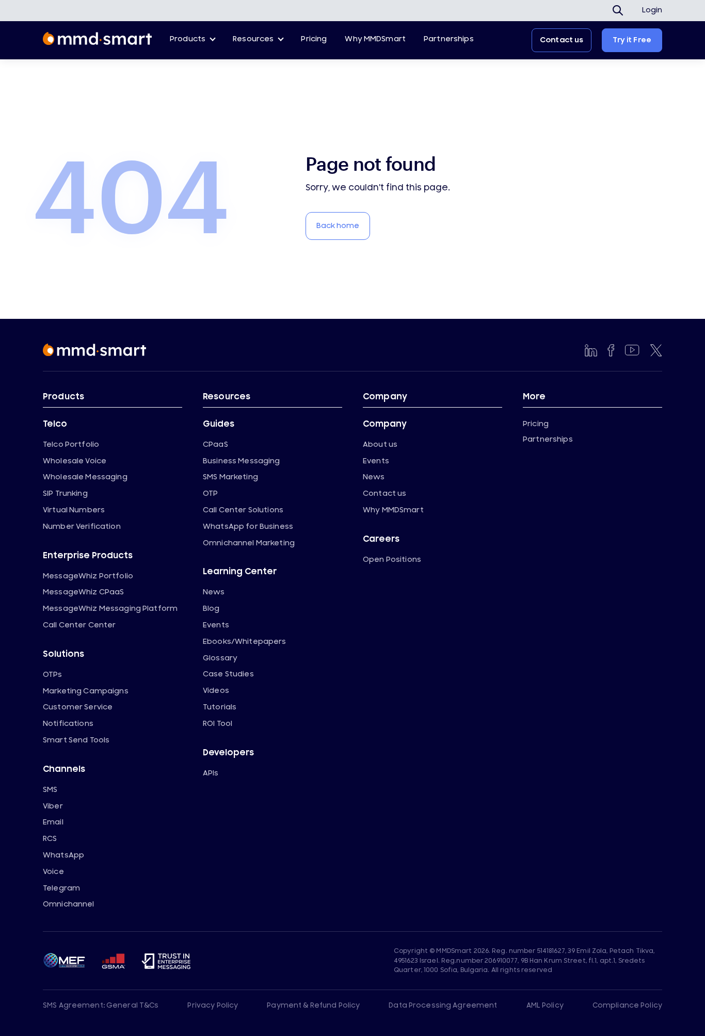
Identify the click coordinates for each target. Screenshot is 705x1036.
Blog (211, 608)
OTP (210, 493)
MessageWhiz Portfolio (88, 576)
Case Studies (228, 674)
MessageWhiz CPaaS (83, 592)
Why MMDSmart (375, 39)
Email (53, 822)
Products (187, 39)
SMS (50, 789)
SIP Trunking (65, 493)
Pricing (314, 39)
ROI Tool (217, 723)
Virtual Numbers (74, 510)
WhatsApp (63, 855)
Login (652, 10)
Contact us (561, 40)
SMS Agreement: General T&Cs (101, 1005)
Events (216, 625)
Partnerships (449, 39)
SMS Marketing (230, 477)
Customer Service (78, 707)
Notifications (68, 723)
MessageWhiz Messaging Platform (110, 608)
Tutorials (219, 707)
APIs (211, 773)
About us (380, 444)
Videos (216, 690)
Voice (53, 871)
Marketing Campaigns (86, 691)
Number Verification (82, 526)
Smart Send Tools (76, 740)
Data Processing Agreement (443, 1005)
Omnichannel (68, 904)
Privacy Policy (212, 1005)
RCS (50, 838)
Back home (337, 225)
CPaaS (215, 444)
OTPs (52, 674)
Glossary (220, 658)
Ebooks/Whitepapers (244, 641)
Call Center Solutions (243, 510)
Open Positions (392, 559)
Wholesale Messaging (85, 477)
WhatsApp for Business (248, 526)
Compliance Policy (627, 1005)
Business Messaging (241, 461)
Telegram (61, 888)
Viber (53, 806)
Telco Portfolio (71, 444)
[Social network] (591, 350)
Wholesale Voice (74, 461)
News (214, 592)
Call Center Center (79, 625)
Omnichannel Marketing (249, 543)
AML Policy (545, 1005)
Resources (253, 39)
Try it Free (632, 40)
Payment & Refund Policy (313, 1005)
